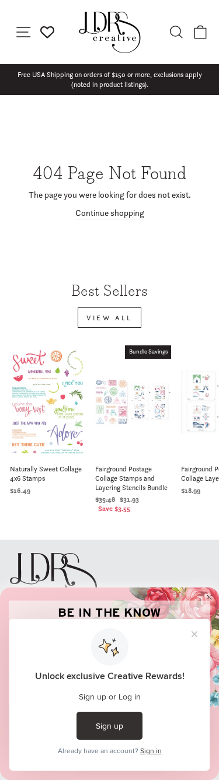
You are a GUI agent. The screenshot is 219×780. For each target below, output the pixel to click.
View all (109, 317)
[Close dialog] (209, 597)
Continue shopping (109, 213)
